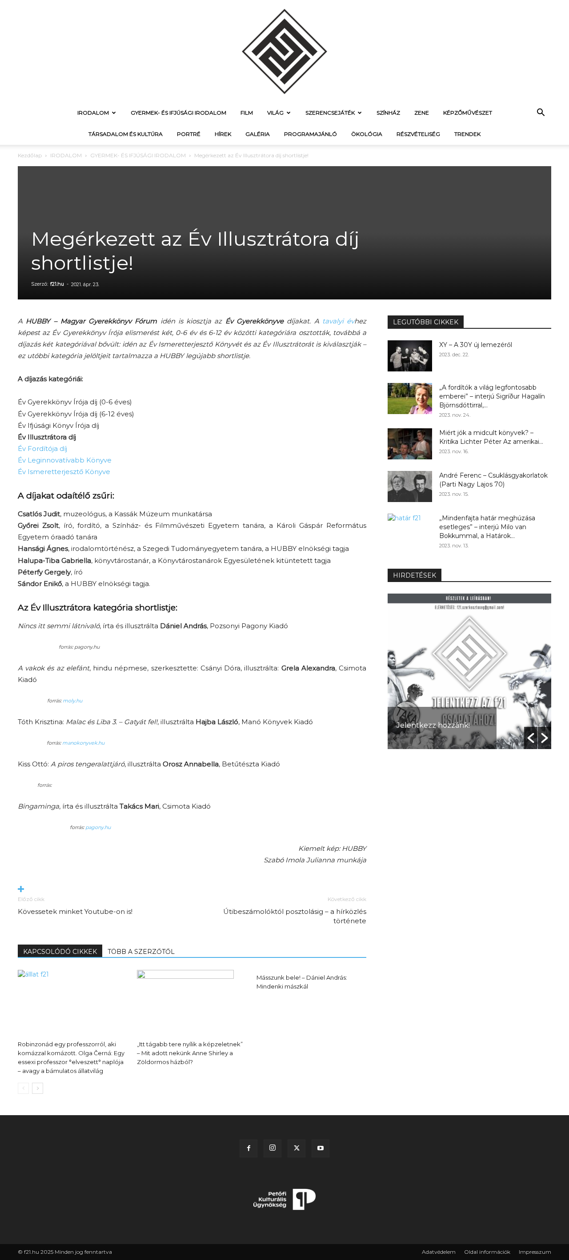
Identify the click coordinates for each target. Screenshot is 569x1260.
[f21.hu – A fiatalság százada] (284, 51)
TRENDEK (467, 134)
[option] (469, 671)
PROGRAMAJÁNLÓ (310, 134)
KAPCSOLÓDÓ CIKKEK (60, 952)
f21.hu (57, 284)
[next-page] (37, 1088)
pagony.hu (98, 827)
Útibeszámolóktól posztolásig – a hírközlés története (294, 916)
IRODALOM (93, 112)
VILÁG (275, 112)
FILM (246, 112)
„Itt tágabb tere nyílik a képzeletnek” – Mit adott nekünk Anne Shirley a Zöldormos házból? (190, 1053)
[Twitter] (296, 1148)
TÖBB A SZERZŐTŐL (141, 952)
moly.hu (72, 701)
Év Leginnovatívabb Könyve (65, 460)
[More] (192, 889)
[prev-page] (23, 1088)
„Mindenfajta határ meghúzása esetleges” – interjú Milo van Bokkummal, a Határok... (487, 527)
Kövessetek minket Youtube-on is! (75, 911)
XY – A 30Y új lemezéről (475, 345)
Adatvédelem (439, 1251)
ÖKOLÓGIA (366, 134)
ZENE (421, 112)
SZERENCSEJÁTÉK (330, 112)
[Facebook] (248, 1148)
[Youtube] (320, 1148)
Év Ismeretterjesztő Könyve (64, 471)
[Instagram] (272, 1148)
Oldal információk (487, 1251)
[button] (540, 113)
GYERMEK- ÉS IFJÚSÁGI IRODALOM (178, 112)
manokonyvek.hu (83, 743)
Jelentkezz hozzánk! (433, 725)
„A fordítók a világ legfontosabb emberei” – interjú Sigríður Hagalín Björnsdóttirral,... (492, 396)
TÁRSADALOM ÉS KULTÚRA (125, 134)
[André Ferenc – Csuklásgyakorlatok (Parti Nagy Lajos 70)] (410, 486)
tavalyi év (338, 321)
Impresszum (535, 1251)
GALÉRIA (257, 134)
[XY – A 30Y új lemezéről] (410, 355)
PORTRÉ (188, 134)
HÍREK (223, 134)
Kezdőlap (30, 155)
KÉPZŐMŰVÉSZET (467, 112)
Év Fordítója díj (42, 448)
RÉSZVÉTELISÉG (418, 134)
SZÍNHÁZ (388, 112)
